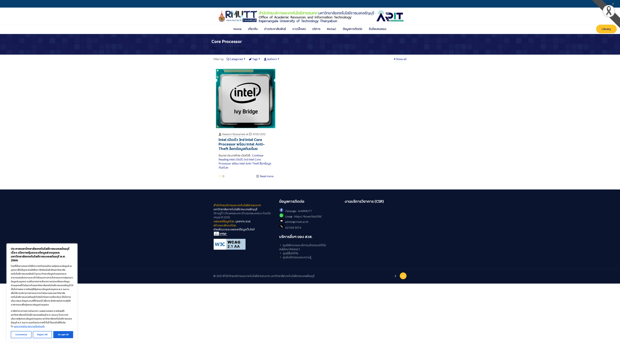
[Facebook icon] (395, 276)
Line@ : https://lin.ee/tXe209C (303, 216)
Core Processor (235, 48)
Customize (21, 334)
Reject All (42, 334)
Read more (267, 176)
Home (215, 48)
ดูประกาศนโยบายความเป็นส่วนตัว (29, 326)
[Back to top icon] (403, 275)
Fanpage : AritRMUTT (298, 211)
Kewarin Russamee (233, 134)
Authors (272, 59)
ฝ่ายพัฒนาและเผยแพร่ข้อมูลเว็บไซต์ (234, 229)
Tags (255, 59)
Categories (236, 59)
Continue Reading (245, 161)
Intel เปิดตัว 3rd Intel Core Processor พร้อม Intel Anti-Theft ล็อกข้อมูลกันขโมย (242, 144)
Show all (401, 59)
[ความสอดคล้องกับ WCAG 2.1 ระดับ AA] (244, 244)
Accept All (63, 334)
